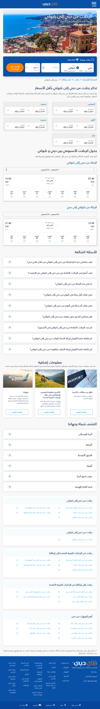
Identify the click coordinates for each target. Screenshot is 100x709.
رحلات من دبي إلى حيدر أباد (39, 628)
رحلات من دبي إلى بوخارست (81, 628)
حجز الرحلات (65, 663)
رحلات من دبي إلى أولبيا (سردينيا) (79, 507)
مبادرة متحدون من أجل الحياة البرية (50, 685)
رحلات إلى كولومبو (11, 691)
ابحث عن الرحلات (15, 67)
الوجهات (66, 672)
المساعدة (65, 680)
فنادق (27, 674)
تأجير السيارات (24, 670)
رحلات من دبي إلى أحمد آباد (81, 623)
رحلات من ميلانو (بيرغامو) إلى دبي (37, 596)
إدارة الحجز (52, 663)
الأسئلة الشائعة (39, 673)
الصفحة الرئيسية (90, 79)
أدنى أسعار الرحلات (25, 664)
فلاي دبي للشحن (52, 677)
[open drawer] (94, 3)
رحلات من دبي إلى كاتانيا (82, 512)
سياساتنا (94, 672)
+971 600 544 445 (90, 681)
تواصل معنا (51, 672)
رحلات (76, 79)
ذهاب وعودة (85, 60)
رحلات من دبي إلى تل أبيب (81, 637)
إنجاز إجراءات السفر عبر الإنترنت (38, 665)
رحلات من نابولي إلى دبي (82, 601)
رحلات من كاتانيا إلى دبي (82, 596)
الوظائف (26, 685)
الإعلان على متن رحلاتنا (38, 686)
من (91, 65)
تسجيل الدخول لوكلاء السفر (37, 693)
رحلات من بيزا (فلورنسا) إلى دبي (37, 591)
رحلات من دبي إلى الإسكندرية (38, 623)
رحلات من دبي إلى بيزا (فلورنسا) (37, 507)
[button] (50, 261)
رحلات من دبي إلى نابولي (82, 517)
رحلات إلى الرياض (11, 671)
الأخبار (53, 667)
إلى (74, 65)
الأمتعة (66, 676)
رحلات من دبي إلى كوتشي (81, 633)
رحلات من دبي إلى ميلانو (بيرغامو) (37, 512)
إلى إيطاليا (66, 79)
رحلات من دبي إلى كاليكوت (39, 633)
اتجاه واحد (71, 60)
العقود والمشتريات (38, 680)
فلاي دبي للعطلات (25, 679)
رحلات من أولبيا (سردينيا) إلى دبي (79, 591)
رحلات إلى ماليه (11, 684)
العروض (66, 667)
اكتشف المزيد (81, 412)
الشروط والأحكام (91, 676)
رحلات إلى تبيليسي (11, 664)
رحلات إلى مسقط (11, 677)
